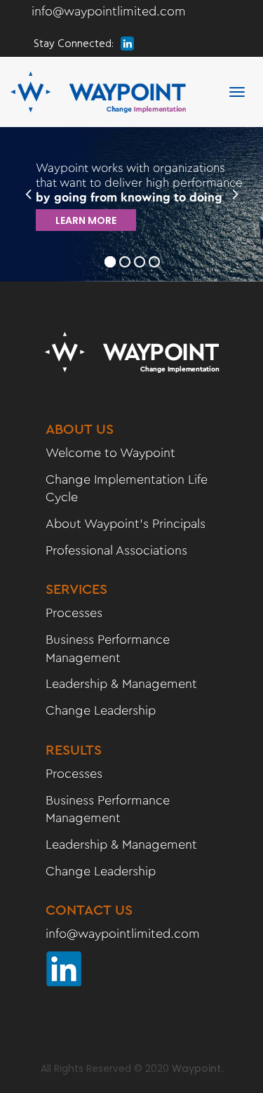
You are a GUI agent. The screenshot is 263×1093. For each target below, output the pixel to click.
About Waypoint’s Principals (125, 523)
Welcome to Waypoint (110, 452)
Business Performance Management (108, 648)
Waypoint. (197, 1068)
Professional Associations (116, 550)
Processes (74, 613)
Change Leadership (101, 710)
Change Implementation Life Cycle (127, 488)
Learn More (85, 220)
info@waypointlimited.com (109, 11)
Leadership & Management (121, 683)
